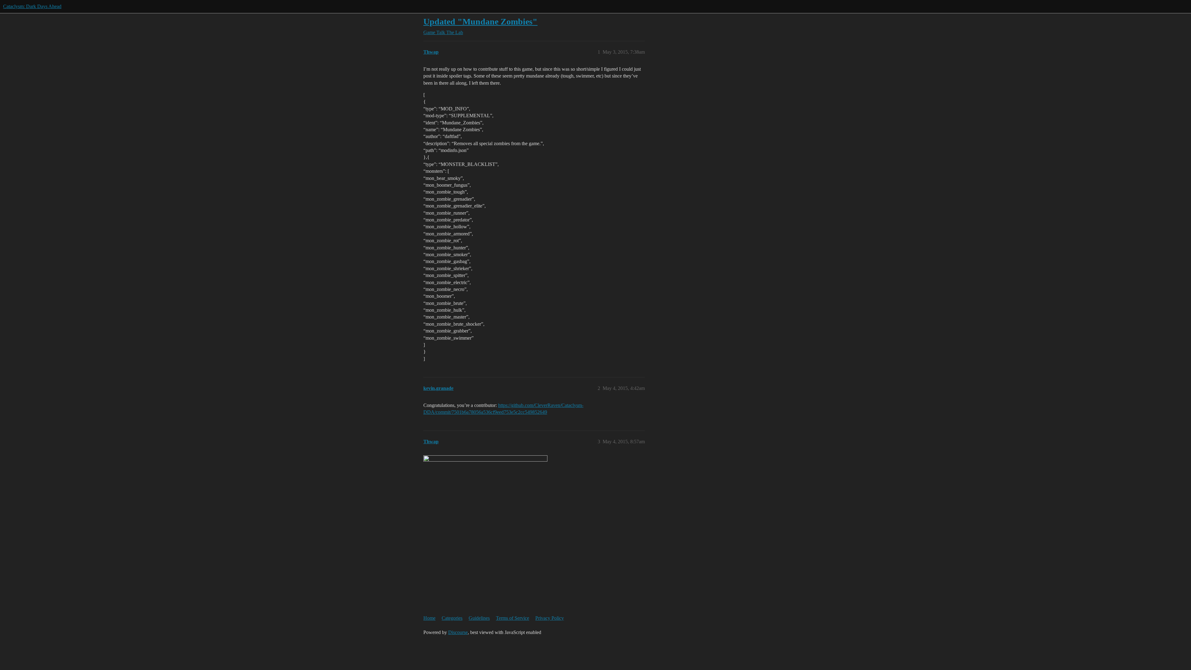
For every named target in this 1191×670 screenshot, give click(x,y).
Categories (452, 618)
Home (429, 618)
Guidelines (479, 618)
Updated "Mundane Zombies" (480, 21)
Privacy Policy (549, 618)
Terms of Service (512, 618)
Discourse (458, 632)
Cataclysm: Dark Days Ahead (32, 6)
